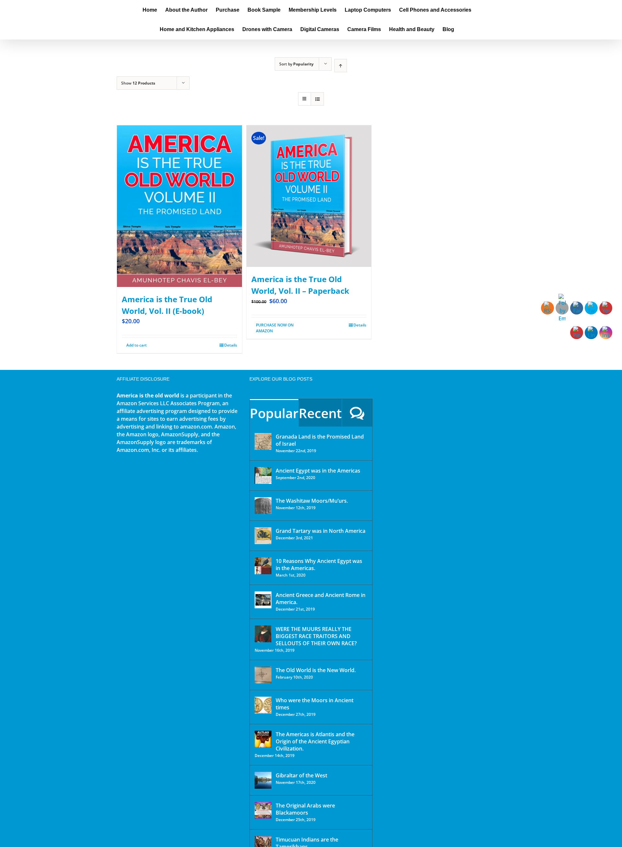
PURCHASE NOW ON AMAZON (275, 328)
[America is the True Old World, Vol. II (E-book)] (179, 206)
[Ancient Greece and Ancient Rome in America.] (263, 599)
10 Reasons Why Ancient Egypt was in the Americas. (319, 564)
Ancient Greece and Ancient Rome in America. (320, 598)
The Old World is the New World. (316, 670)
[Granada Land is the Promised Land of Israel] (263, 441)
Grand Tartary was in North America (320, 530)
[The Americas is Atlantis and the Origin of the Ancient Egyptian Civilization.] (263, 739)
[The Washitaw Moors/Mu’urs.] (263, 505)
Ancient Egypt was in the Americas (318, 470)
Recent (320, 413)
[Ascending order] (340, 65)
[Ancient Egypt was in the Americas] (263, 475)
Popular (274, 413)
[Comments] (357, 413)
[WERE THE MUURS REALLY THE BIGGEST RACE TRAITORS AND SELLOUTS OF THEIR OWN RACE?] (263, 633)
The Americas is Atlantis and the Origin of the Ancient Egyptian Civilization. (315, 741)
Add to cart (136, 345)
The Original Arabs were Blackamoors (305, 809)
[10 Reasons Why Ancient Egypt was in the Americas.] (263, 565)
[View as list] (317, 99)
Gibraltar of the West (301, 775)
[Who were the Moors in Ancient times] (263, 705)
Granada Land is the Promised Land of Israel (320, 440)
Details (230, 345)
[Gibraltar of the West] (263, 780)
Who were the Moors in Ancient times (314, 704)
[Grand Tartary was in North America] (263, 535)
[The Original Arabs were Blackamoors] (263, 810)
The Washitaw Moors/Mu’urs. (312, 500)
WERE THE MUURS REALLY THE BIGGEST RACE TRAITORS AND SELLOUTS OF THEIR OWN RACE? (316, 636)
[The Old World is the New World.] (263, 675)
